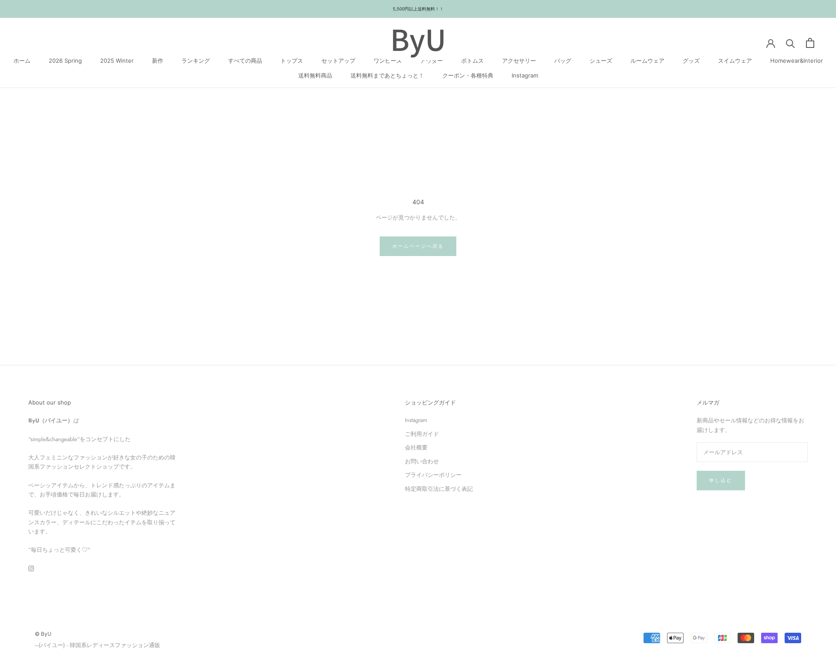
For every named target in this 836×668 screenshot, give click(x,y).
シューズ (601, 60)
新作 (157, 60)
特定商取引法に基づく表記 (439, 489)
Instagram (525, 74)
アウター (431, 60)
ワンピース (388, 60)
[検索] (790, 42)
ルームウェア (647, 60)
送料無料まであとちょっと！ (387, 74)
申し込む (720, 480)
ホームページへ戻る (418, 246)
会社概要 (416, 447)
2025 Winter (117, 60)
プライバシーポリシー (433, 475)
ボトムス (472, 60)
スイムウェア (735, 60)
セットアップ (338, 60)
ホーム (21, 60)
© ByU (43, 634)
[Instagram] (31, 568)
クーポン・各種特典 (467, 74)
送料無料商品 (315, 74)
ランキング (196, 60)
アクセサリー (519, 60)
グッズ (691, 60)
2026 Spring (65, 60)
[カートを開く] (810, 43)
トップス (291, 60)
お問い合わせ (422, 461)
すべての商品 (245, 60)
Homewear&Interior (796, 60)
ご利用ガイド (422, 434)
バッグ (562, 60)
